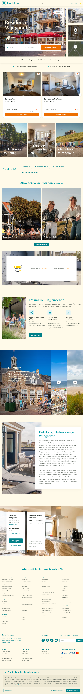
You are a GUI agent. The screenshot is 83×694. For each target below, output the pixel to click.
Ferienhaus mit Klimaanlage (48, 592)
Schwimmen (4, 628)
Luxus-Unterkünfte (46, 597)
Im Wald (43, 581)
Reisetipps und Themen (27, 577)
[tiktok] (52, 641)
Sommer (24, 615)
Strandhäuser (65, 595)
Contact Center (6, 642)
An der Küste (45, 579)
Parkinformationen (42, 166)
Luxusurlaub (24, 586)
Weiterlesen (35, 153)
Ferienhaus (64, 581)
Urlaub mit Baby (65, 608)
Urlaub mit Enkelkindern (67, 612)
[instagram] (47, 641)
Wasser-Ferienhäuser (67, 602)
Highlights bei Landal (6, 599)
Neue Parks (4, 606)
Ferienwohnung (65, 579)
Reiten (3, 625)
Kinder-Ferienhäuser (46, 599)
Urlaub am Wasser (46, 586)
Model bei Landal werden (27, 658)
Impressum (4, 656)
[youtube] (56, 641)
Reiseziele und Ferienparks (8, 577)
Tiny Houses (65, 597)
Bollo (63, 615)
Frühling (23, 612)
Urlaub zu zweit (25, 590)
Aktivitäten (64, 617)
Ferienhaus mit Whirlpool (47, 612)
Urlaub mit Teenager (66, 610)
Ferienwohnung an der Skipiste (49, 603)
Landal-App (44, 651)
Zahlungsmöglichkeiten (7, 658)
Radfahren (4, 619)
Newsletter (4, 653)
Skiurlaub (4, 616)
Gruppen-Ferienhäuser (47, 610)
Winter (23, 619)
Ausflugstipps (25, 599)
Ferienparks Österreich (7, 581)
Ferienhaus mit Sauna (47, 594)
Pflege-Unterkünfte (46, 615)
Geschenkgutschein (6, 660)
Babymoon (24, 593)
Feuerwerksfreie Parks (27, 597)
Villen (63, 599)
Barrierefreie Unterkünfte (47, 608)
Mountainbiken (5, 621)
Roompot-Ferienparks (6, 610)
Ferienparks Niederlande (7, 586)
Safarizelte (64, 590)
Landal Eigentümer (46, 656)
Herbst (23, 617)
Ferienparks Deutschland (7, 579)
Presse (23, 662)
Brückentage (24, 621)
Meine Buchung (59, 166)
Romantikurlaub (25, 602)
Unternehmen (25, 651)
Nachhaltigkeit (25, 653)
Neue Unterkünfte (6, 608)
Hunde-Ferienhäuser (46, 606)
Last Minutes (4, 601)
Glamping (24, 584)
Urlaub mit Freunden (26, 581)
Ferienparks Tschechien (7, 593)
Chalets (64, 584)
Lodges (63, 588)
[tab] (25, 382)
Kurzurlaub (4, 603)
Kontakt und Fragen (6, 651)
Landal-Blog (24, 610)
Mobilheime (64, 593)
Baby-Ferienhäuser (46, 601)
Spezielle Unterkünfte (47, 590)
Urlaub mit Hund (25, 588)
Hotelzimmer (65, 586)
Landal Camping (45, 653)
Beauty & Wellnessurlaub (27, 604)
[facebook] (43, 641)
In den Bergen (45, 584)
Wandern (4, 623)
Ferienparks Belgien (6, 590)
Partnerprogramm (25, 660)
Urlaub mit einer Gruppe (27, 595)
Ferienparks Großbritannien (8, 595)
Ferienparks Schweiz (6, 584)
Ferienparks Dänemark (6, 588)
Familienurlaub (25, 579)
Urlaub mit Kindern (66, 605)
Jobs (23, 656)
